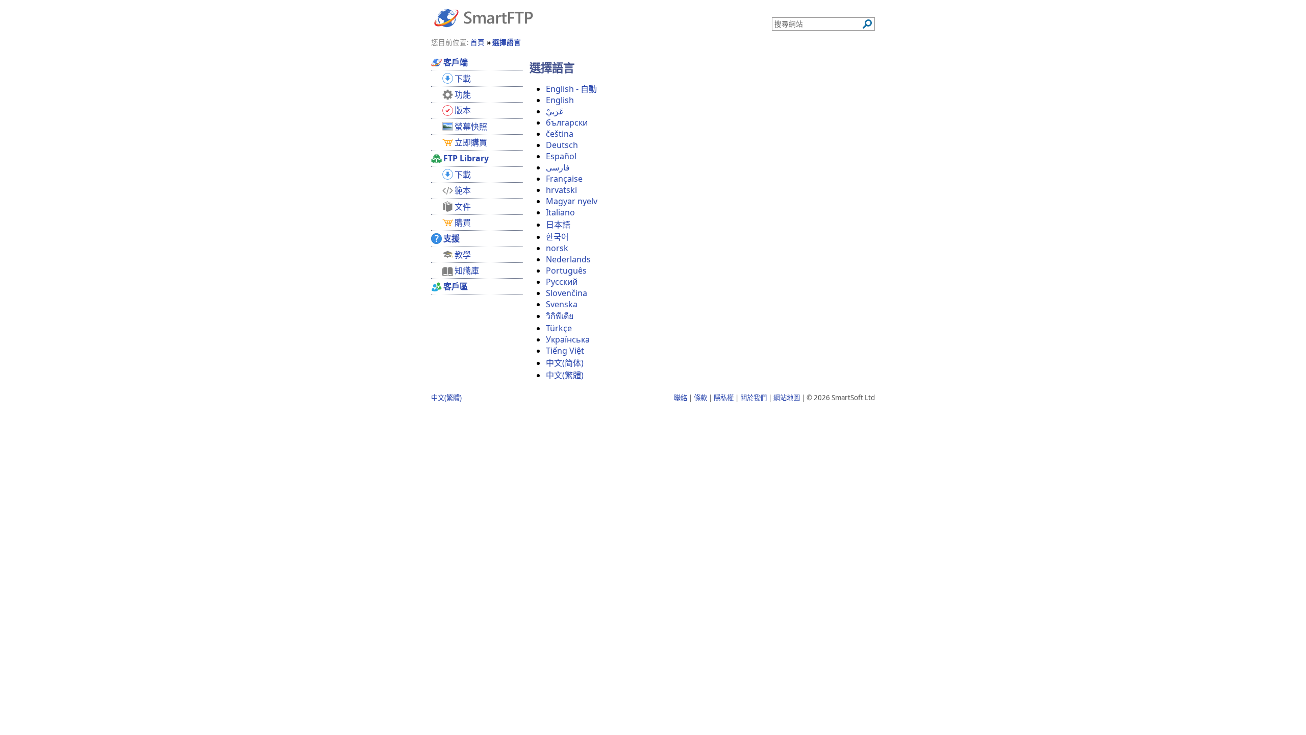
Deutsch (562, 145)
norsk (557, 248)
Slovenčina (566, 293)
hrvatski (561, 189)
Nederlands (568, 259)
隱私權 (724, 397)
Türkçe (559, 328)
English (560, 100)
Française (564, 178)
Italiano (560, 212)
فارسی (558, 167)
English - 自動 (571, 88)
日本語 (558, 224)
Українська (568, 339)
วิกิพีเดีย (559, 316)
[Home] (483, 17)
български (567, 122)
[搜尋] (867, 24)
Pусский (561, 281)
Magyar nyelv (571, 201)
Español (561, 156)
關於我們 (753, 397)
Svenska (561, 304)
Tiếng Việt (565, 350)
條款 (700, 397)
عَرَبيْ (555, 111)
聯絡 (680, 397)
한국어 (557, 236)
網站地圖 (786, 397)
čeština (559, 133)
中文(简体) (565, 363)
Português (566, 270)
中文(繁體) (565, 375)
